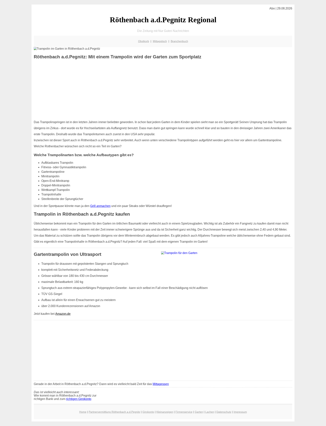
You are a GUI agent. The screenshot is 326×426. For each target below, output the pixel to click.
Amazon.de (63, 313)
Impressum (240, 411)
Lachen (209, 411)
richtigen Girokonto (78, 399)
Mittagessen (161, 384)
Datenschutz (223, 411)
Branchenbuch (179, 41)
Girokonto (148, 411)
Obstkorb (143, 41)
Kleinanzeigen (164, 411)
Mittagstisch (160, 41)
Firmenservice (183, 411)
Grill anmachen (100, 206)
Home (82, 411)
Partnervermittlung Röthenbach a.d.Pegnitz (114, 411)
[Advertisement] (163, 89)
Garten (199, 411)
